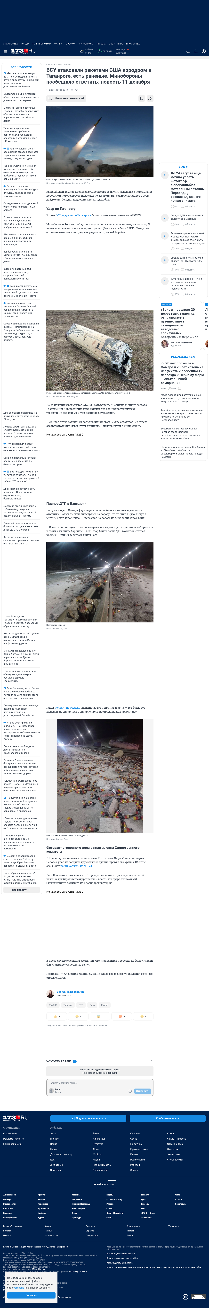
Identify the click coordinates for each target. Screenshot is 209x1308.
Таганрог (68, 1005)
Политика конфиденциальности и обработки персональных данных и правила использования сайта (153, 1267)
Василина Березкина (70, 991)
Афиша (58, 44)
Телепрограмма (41, 44)
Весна (53, 1143)
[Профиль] (204, 51)
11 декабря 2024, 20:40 (57, 90)
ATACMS (53, 1005)
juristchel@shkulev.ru (78, 1271)
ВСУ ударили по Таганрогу (73, 215)
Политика (136, 1143)
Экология (172, 1149)
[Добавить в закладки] (141, 98)
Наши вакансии (12, 1143)
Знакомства (10, 44)
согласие (18, 1287)
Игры (120, 44)
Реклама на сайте (13, 1138)
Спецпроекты (175, 1159)
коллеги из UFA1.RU (68, 707)
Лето (96, 1149)
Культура (98, 1143)
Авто (53, 1133)
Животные (56, 1164)
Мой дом (98, 1154)
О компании (10, 1133)
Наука (96, 1159)
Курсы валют (87, 44)
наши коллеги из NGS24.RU (78, 866)
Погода (25, 44)
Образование (100, 1170)
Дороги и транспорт (61, 1154)
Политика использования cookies (122, 1258)
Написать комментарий (69, 98)
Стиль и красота (176, 1138)
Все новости (21, 67)
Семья (134, 1170)
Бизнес (54, 1138)
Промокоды (133, 44)
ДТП (81, 1005)
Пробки (102, 44)
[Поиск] (188, 51)
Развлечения (137, 1159)
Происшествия (139, 1149)
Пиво (92, 1005)
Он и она (135, 1133)
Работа (134, 1154)
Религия (135, 1164)
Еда (52, 1159)
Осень (133, 1138)
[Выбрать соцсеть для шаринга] (150, 98)
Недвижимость (102, 1164)
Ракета (104, 1005)
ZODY (112, 44)
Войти (58, 1092)
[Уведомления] (196, 51)
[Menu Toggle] (5, 51)
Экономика (173, 1154)
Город (53, 1149)
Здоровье (56, 1170)
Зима (96, 1133)
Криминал (99, 1138)
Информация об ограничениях (120, 1254)
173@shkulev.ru (39, 1269)
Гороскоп (70, 44)
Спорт (170, 1133)
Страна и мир (175, 1143)
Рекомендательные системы (119, 1263)
